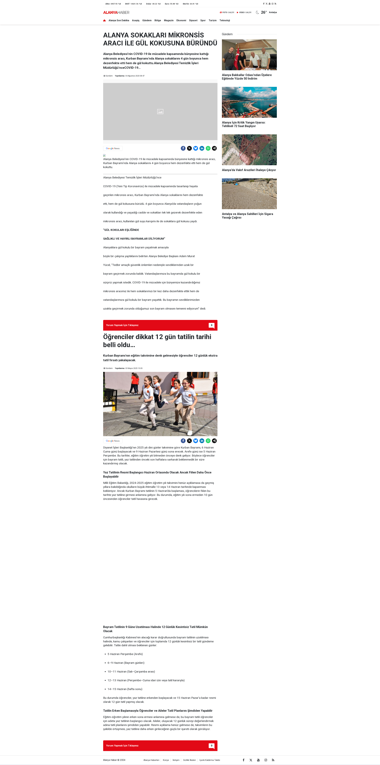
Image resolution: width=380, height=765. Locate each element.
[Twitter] (189, 148)
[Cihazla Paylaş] (214, 148)
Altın (107, 4)
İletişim (176, 760)
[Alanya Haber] (116, 12)
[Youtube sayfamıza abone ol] (269, 3)
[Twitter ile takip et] (266, 3)
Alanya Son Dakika (119, 20)
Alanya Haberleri (151, 760)
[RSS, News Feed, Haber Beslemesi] (275, 3)
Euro (167, 4)
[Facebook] (183, 148)
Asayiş (135, 20)
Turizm (213, 20)
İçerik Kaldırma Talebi (210, 760)
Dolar (148, 4)
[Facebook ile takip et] (263, 3)
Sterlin (186, 4)
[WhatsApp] (208, 148)
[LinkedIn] (202, 148)
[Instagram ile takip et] (272, 3)
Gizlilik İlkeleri (189, 760)
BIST (127, 4)
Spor (203, 20)
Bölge (158, 20)
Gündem (147, 20)
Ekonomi (181, 20)
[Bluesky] (195, 148)
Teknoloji (225, 20)
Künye (166, 760)
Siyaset (193, 20)
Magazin (169, 20)
